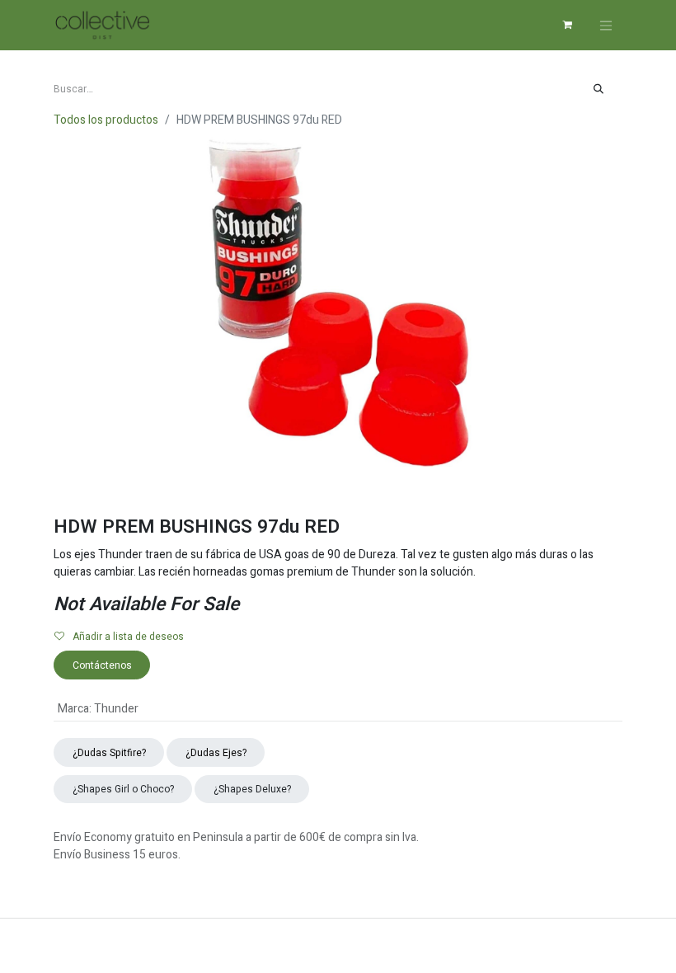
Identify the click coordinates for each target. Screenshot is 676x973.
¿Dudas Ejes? (215, 752)
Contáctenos (102, 665)
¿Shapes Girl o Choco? (123, 789)
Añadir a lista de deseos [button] (128, 636)
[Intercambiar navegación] (605, 25)
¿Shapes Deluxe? (252, 789)
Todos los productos (106, 120)
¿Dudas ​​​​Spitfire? (109, 752)
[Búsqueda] (598, 89)
